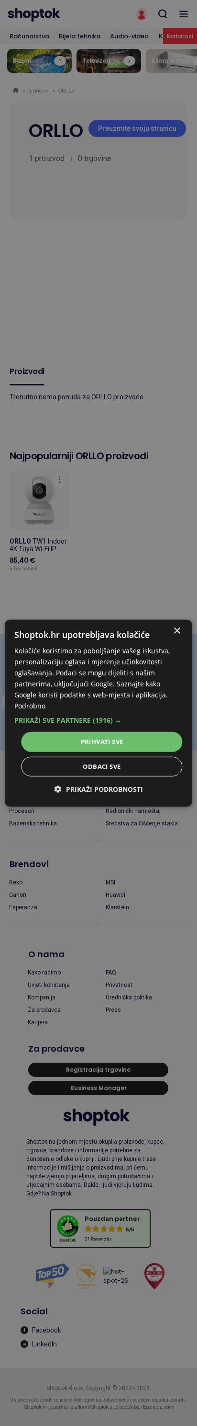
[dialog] (98, 713)
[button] (98, 720)
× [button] (176, 630)
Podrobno (29, 705)
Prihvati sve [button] (102, 741)
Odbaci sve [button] (101, 766)
